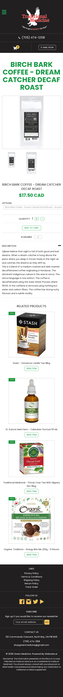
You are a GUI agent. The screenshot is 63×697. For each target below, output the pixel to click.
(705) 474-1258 (33, 37)
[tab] (31, 246)
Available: (26, 236)
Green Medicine (22, 653)
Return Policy (31, 583)
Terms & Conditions (31, 576)
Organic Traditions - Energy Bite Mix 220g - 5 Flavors (31, 549)
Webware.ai (51, 653)
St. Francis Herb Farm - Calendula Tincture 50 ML (31, 429)
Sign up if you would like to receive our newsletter (31, 616)
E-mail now (47, 47)
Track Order (31, 587)
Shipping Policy (31, 580)
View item (31, 368)
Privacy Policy (31, 573)
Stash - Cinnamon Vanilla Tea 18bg (31, 363)
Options (7, 203)
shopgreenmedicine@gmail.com (31, 645)
